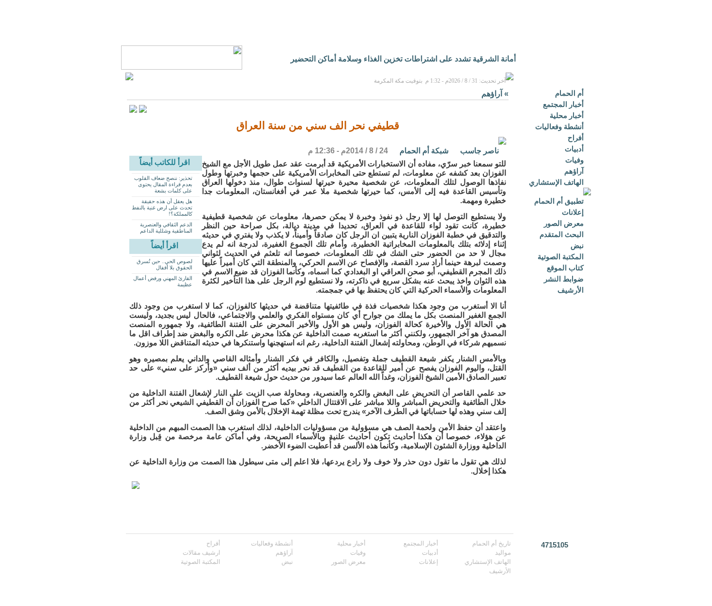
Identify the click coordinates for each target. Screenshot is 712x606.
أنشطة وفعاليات (559, 126)
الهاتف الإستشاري (556, 182)
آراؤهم (574, 171)
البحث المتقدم (562, 234)
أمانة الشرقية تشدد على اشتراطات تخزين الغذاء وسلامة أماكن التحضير (403, 59)
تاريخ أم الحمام (491, 543)
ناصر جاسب (479, 151)
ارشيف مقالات (201, 552)
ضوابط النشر (564, 279)
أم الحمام (569, 93)
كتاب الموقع (565, 268)
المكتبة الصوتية (561, 256)
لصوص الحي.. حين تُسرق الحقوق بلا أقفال (164, 264)
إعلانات (573, 212)
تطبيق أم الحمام (559, 201)
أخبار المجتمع (563, 104)
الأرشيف (570, 290)
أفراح (576, 137)
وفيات (574, 160)
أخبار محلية (567, 115)
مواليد (503, 552)
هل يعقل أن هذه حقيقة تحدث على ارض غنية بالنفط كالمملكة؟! (162, 207)
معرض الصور (564, 223)
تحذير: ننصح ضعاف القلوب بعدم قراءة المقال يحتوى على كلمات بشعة (163, 184)
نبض (577, 245)
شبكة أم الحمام (424, 151)
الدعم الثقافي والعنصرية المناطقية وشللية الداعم (166, 228)
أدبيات (574, 149)
